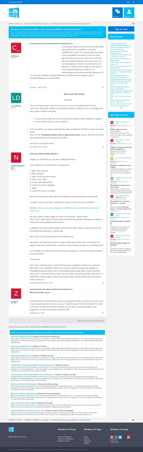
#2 (103, 147)
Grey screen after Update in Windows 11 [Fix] (119, 52)
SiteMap (86, 443)
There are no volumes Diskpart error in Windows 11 (120, 48)
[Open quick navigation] (133, 23)
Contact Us (113, 440)
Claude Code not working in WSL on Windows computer (120, 56)
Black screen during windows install (23, 403)
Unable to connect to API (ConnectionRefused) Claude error (121, 44)
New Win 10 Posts (119, 114)
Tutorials (86, 439)
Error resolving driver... (123, 196)
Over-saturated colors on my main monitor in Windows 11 (119, 76)
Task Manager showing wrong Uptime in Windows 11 (119, 101)
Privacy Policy (114, 442)
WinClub (113, 125)
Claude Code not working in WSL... (124, 179)
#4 (103, 313)
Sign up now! (121, 28)
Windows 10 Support (64, 437)
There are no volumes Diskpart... (122, 141)
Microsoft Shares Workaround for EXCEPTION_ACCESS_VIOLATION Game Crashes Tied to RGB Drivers (121, 82)
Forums (115, 16)
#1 (103, 87)
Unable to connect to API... (122, 123)
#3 (103, 283)
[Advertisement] (45, 58)
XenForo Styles (64, 449)
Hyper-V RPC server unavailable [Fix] (120, 97)
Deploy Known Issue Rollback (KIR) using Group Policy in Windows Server (121, 92)
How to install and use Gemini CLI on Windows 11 (121, 67)
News (86, 437)
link (85, 129)
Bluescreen (87, 441)
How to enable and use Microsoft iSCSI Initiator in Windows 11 (120, 105)
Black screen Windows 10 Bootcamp (23, 384)
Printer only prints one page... (123, 214)
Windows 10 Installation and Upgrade (42, 36)
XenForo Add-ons (51, 449)
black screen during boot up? (21, 337)
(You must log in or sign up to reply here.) (90, 321)
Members (128, 16)
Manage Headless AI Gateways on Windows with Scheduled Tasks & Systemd (121, 72)
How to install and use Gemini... (123, 236)
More (121, 107)
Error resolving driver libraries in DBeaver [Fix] (120, 59)
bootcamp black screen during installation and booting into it (32, 365)
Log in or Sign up (15, 2)
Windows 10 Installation (65, 439)
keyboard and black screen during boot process (27, 410)
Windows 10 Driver (64, 441)
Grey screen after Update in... (124, 159)
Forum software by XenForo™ (27, 449)
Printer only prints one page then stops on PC (120, 63)
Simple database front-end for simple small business (119, 88)
